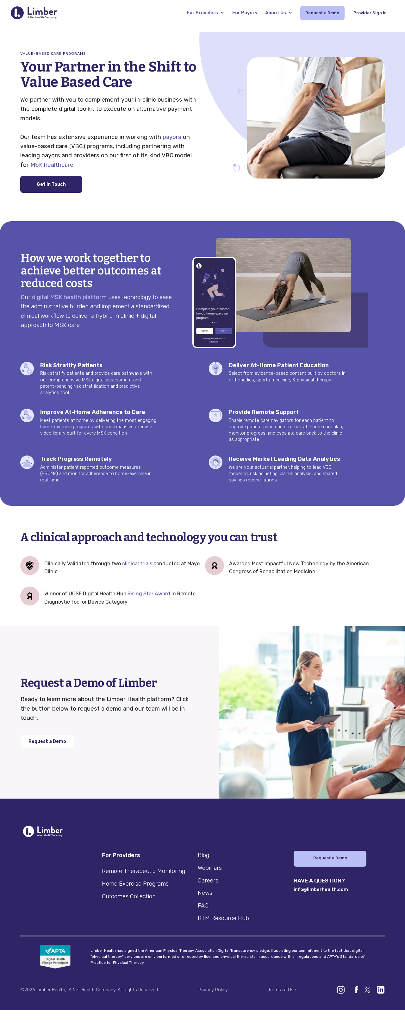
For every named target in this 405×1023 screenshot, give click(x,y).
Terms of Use (282, 990)
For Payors (244, 13)
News (205, 892)
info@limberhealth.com (321, 889)
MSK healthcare (51, 164)
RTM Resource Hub (223, 918)
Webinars (210, 867)
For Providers (202, 13)
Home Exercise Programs (135, 883)
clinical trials (137, 564)
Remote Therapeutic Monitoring (143, 871)
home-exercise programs (66, 427)
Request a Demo (47, 741)
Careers (208, 880)
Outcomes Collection (129, 896)
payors (172, 137)
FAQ (203, 905)
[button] (205, 13)
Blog (203, 855)
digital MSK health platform (69, 297)
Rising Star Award (149, 594)
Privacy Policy (213, 990)
